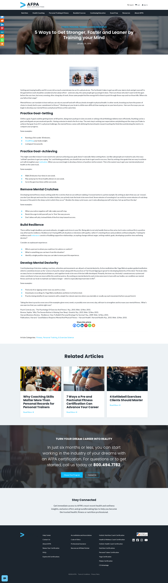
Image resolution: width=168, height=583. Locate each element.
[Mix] (2, 36)
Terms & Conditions (84, 574)
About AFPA (139, 13)
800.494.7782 (106, 465)
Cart (138, 5)
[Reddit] (2, 20)
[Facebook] (74, 325)
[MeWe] (2, 32)
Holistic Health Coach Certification (111, 544)
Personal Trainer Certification (109, 552)
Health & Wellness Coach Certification (112, 539)
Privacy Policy (95, 574)
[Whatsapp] (89, 325)
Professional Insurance (78, 544)
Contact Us (92, 475)
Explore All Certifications (51, 557)
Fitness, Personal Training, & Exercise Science (84, 27)
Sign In (146, 5)
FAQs (44, 552)
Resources (126, 13)
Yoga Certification (105, 557)
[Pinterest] (86, 325)
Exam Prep (114, 13)
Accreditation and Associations (81, 535)
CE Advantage (104, 565)
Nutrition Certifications (107, 548)
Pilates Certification (105, 561)
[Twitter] (78, 325)
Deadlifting (29, 141)
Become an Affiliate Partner (80, 548)
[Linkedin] (82, 325)
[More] (93, 325)
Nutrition (24, 13)
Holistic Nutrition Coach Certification (111, 535)
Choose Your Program (72, 475)
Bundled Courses (79, 13)
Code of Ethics (76, 539)
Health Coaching (38, 13)
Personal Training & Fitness (59, 13)
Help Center (47, 535)
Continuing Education (98, 13)
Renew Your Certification (51, 548)
